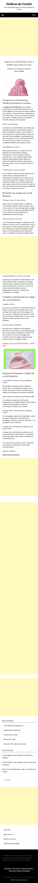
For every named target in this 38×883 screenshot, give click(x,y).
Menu (34, 15)
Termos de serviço (10, 839)
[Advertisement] (19, 37)
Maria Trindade (19, 71)
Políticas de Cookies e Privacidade (19, 871)
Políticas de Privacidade (11, 843)
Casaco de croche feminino (11, 454)
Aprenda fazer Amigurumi (12, 730)
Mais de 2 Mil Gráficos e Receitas (15, 744)
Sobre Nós (7, 830)
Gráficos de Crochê (19, 4)
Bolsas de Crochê (9, 739)
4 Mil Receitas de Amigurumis (13, 725)
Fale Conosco (8, 834)
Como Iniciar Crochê (10, 735)
